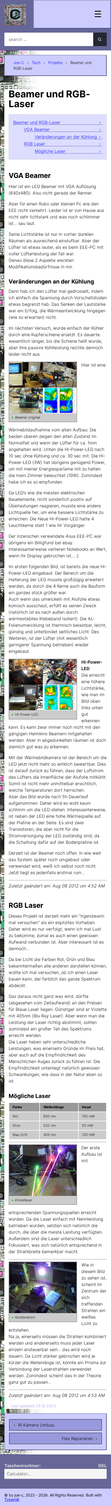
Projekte (55, 62)
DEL (102, 1465)
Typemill (11, 1499)
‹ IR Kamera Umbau (34, 1425)
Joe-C (18, 62)
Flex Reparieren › (79, 1438)
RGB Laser (34, 144)
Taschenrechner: (22, 1465)
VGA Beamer (37, 129)
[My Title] (15, 21)
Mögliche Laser (50, 151)
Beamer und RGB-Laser (36, 122)
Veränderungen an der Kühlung (66, 137)
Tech (36, 62)
